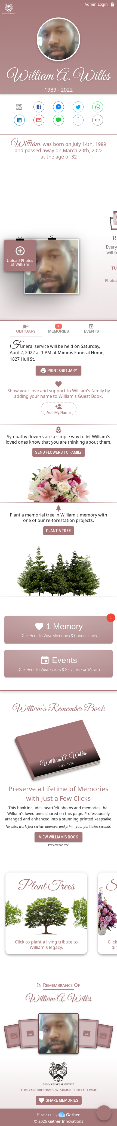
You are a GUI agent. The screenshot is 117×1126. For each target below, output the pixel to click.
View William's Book (58, 837)
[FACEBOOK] (38, 106)
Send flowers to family (58, 452)
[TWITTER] (78, 106)
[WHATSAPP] (97, 106)
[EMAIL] (38, 120)
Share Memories (61, 1100)
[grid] (58, 251)
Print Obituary (62, 370)
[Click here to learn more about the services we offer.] (58, 1074)
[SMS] (58, 120)
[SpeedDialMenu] (104, 1113)
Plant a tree (58, 530)
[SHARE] (78, 120)
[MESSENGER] (58, 106)
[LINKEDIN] (19, 120)
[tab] (26, 328)
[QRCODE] (19, 106)
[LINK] (97, 120)
